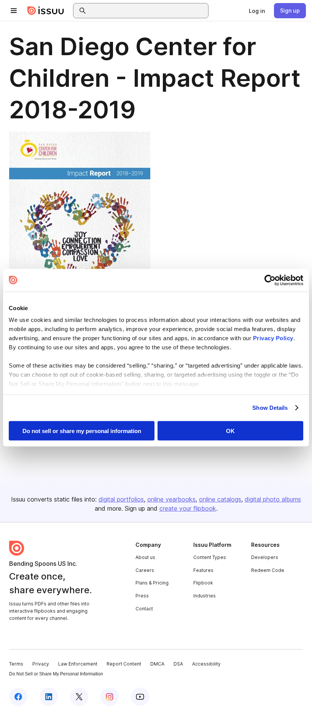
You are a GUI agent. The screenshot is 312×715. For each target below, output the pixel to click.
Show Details (270, 407)
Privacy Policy (273, 338)
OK (230, 430)
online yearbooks (171, 499)
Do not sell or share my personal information (81, 430)
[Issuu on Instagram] (109, 697)
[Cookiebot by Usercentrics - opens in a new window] (270, 280)
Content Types (209, 557)
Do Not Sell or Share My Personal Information (56, 674)
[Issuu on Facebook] (18, 697)
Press (142, 596)
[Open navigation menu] (13, 10)
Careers (144, 570)
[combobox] (147, 10)
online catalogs (220, 499)
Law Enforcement (77, 664)
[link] (257, 10)
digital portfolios (121, 499)
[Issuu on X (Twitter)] (79, 697)
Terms (16, 664)
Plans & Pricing (152, 583)
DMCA (157, 664)
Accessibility (206, 664)
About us (145, 557)
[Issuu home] (45, 10)
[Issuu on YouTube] (140, 697)
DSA (178, 664)
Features (203, 570)
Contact (144, 608)
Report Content (124, 664)
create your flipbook (187, 508)
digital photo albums (273, 499)
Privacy (40, 664)
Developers (264, 557)
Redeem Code (267, 570)
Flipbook (203, 583)
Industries (204, 596)
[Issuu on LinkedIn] (49, 697)
